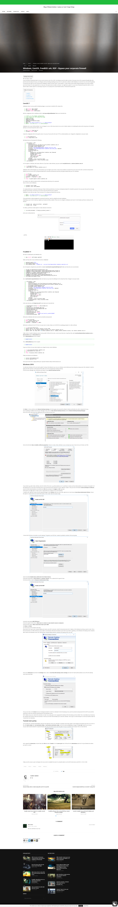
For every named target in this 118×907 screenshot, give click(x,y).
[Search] (116, 11)
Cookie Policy (16, 11)
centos (29, 766)
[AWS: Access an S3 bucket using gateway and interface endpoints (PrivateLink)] (26, 859)
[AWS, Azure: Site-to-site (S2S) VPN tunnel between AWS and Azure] (26, 873)
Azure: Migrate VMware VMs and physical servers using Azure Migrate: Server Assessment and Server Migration (62, 867)
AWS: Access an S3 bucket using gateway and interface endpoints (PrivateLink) (38, 858)
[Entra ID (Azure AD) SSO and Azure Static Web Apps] (26, 866)
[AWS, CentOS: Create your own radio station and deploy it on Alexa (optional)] (51, 859)
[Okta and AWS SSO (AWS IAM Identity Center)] (26, 888)
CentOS (29, 63)
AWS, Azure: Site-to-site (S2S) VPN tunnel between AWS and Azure (38, 873)
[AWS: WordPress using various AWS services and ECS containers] (51, 876)
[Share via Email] (63, 771)
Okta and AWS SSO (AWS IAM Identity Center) (38, 887)
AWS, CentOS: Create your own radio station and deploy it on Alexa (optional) (63, 858)
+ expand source (28, 339)
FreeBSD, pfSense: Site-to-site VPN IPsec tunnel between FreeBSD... (34, 812)
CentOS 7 (28, 93)
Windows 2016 (29, 96)
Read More (86, 905)
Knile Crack (30, 824)
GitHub (3, 11)
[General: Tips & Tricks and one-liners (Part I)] (51, 891)
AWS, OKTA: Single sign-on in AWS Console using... (83, 811)
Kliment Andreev (27, 70)
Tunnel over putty (30, 98)
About (27, 11)
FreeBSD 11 (29, 95)
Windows (45, 766)
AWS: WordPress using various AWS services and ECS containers (63, 875)
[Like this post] (62, 771)
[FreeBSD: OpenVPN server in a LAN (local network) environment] (26, 881)
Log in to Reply (92, 824)
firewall (34, 766)
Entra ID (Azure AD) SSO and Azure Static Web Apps (38, 865)
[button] (25, 805)
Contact (23, 11)
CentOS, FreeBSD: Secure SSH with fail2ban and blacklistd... (59, 812)
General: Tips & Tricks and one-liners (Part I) (62, 890)
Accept (80, 905)
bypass (25, 766)
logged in (30, 838)
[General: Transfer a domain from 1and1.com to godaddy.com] (51, 883)
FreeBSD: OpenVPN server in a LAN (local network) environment (38, 880)
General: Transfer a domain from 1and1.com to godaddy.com (62, 883)
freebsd (39, 766)
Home (24, 63)
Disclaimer (9, 11)
